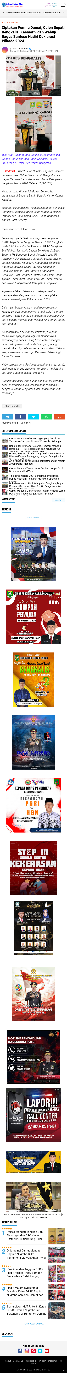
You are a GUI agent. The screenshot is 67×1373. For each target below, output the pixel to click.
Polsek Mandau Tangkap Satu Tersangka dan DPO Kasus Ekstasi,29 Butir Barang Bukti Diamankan (25, 1237)
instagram (53, 1361)
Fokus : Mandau (11, 22)
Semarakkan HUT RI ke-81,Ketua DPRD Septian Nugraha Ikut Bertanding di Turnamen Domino (26, 1310)
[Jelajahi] (63, 5)
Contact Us (18, 1361)
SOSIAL (33, 1363)
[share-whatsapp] (46, 416)
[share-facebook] (20, 416)
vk (61, 1361)
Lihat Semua (33, 517)
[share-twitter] (33, 416)
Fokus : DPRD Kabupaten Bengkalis (24, 13)
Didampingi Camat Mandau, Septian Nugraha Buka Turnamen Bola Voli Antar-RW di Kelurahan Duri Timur (26, 1256)
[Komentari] (59, 416)
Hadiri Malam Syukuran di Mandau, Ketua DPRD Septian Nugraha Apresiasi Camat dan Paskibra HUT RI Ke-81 (25, 1293)
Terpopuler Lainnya (33, 1324)
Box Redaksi (31, 1361)
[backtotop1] (64, 1369)
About (8, 1361)
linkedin (42, 1361)
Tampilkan (58, 500)
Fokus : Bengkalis (51, 13)
